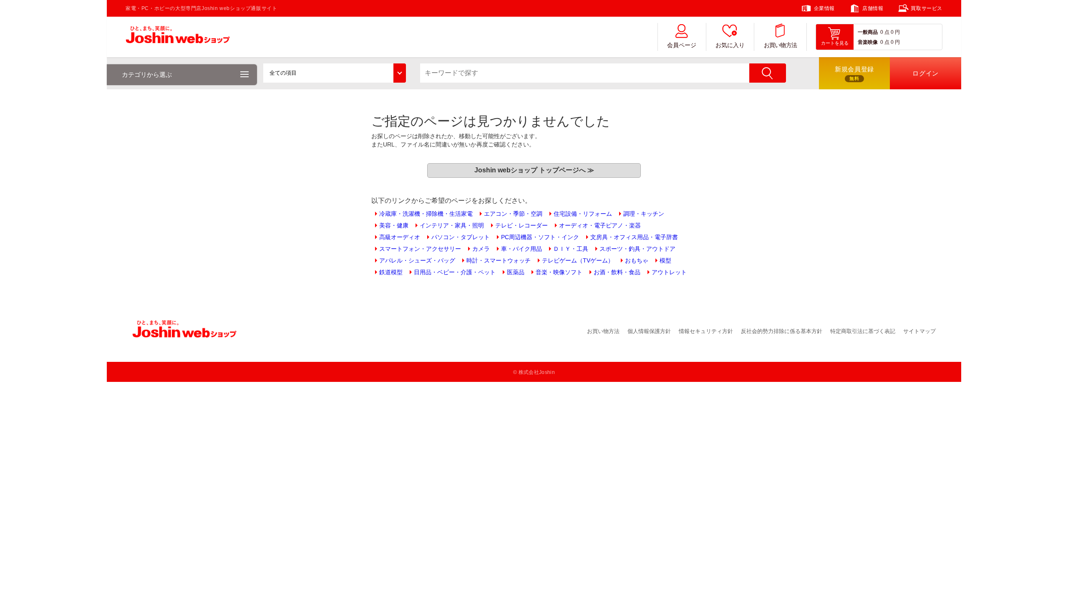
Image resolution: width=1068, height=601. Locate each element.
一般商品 (868, 32)
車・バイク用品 (521, 248)
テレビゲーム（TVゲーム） (578, 260)
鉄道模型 (391, 272)
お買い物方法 (780, 45)
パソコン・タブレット (460, 237)
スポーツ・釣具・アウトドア (637, 248)
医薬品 (515, 272)
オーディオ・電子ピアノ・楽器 (600, 225)
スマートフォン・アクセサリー (420, 248)
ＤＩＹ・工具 (570, 248)
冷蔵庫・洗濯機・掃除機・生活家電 (426, 213)
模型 (665, 260)
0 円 (895, 32)
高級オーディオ (399, 237)
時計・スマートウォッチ (498, 260)
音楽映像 (868, 42)
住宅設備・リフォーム (583, 213)
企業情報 (824, 8)
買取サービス (926, 8)
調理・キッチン (643, 213)
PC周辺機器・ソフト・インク (540, 237)
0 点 (884, 32)
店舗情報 (872, 8)
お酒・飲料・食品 (617, 272)
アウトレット (669, 272)
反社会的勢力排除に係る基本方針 (781, 331)
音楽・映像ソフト (559, 272)
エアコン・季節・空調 (513, 213)
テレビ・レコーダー (521, 225)
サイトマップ (919, 331)
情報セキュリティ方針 (706, 331)
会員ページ (681, 45)
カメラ (481, 248)
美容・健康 (393, 225)
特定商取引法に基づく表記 (862, 331)
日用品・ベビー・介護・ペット (455, 272)
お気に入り (730, 45)
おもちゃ (636, 260)
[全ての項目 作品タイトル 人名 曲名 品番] (334, 73)
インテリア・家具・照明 (452, 225)
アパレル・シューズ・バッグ (417, 260)
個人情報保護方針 (649, 331)
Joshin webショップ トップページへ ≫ (534, 170)
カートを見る (835, 42)
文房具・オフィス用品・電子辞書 (634, 237)
